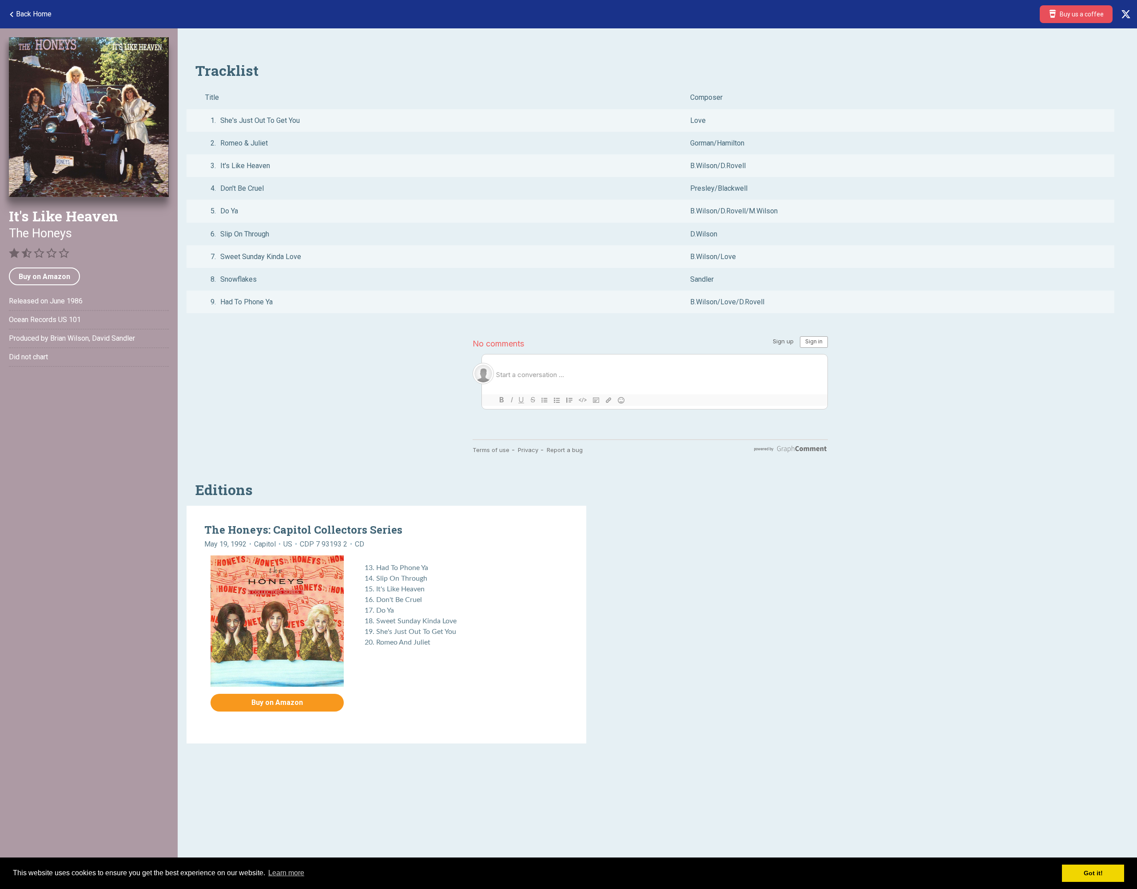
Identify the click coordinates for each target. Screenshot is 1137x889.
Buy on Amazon (44, 276)
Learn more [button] (286, 873)
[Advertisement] (89, 450)
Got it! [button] (1093, 873)
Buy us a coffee (1081, 14)
